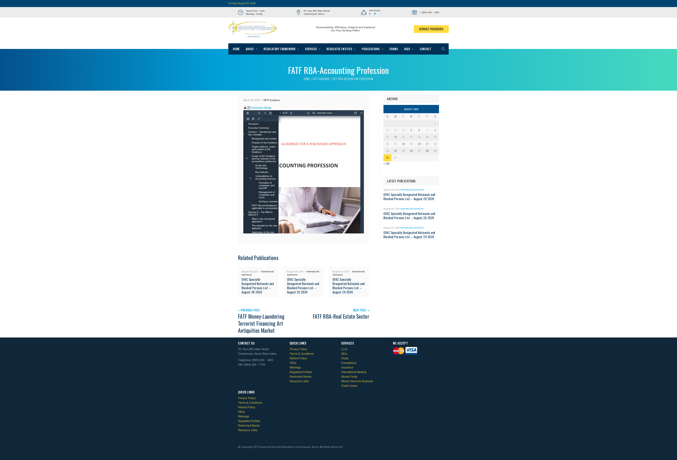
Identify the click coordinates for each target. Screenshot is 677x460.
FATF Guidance (321, 79)
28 (427, 151)
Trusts (345, 358)
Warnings (295, 367)
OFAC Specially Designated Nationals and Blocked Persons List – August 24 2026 (349, 285)
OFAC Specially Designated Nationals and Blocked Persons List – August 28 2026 (258, 285)
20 (419, 144)
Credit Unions (349, 386)
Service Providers (431, 29)
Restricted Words (300, 377)
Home (236, 49)
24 (395, 151)
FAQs (407, 49)
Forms (393, 49)
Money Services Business (357, 381)
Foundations (348, 363)
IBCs (344, 354)
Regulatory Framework (279, 49)
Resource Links (299, 381)
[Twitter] (375, 13)
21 (427, 144)
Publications (371, 49)
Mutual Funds (349, 377)
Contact (425, 49)
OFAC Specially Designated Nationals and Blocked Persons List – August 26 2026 (303, 285)
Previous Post (250, 310)
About (250, 49)
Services (311, 49)
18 (403, 144)
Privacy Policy (298, 349)
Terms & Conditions (302, 354)
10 (395, 137)
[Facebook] (369, 13)
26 (411, 151)
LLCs (344, 349)
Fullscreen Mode (261, 108)
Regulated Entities (339, 49)
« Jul (386, 163)
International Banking (353, 372)
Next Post (360, 310)
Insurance (347, 367)
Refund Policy (298, 358)
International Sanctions (412, 189)
